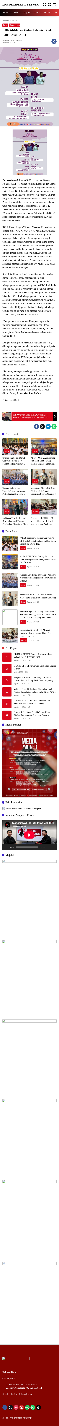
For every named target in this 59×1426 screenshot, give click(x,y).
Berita (5, 25)
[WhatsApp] (54, 426)
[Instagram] (16, 1407)
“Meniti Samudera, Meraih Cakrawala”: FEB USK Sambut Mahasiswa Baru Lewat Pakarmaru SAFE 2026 (15, 461)
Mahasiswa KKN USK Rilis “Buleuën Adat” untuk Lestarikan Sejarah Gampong (43, 491)
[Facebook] (36, 426)
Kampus (36, 511)
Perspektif (5, 40)
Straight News (15, 25)
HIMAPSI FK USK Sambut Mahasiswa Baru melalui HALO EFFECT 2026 (33, 655)
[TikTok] (38, 1407)
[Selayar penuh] (52, 847)
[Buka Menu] (49, 4)
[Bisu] (47, 847)
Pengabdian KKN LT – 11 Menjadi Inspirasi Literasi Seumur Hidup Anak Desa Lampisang (42, 521)
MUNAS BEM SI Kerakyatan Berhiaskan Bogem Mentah (35, 667)
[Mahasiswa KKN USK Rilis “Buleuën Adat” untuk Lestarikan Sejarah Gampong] (44, 477)
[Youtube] (21, 1407)
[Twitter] (42, 426)
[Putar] (6, 847)
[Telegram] (48, 426)
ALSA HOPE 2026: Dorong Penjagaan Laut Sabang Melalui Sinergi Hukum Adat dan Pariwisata (43, 461)
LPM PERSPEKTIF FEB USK (20, 4)
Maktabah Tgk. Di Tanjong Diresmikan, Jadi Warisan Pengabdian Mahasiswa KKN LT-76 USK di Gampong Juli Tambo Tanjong (14, 521)
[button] (44, 4)
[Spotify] (27, 1407)
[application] (29, 835)
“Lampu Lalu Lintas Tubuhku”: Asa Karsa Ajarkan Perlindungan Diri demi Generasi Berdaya (15, 491)
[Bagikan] (54, 41)
